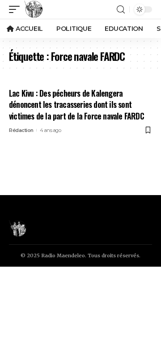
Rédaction (21, 130)
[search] (120, 10)
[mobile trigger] (16, 9)
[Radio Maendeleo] (33, 9)
